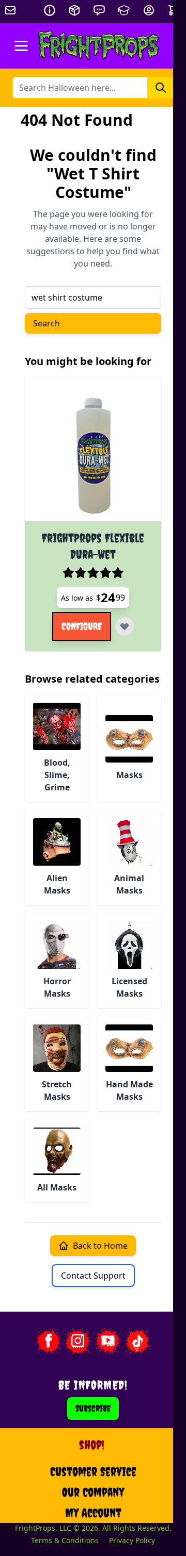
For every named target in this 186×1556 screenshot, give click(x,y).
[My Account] (149, 10)
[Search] (161, 87)
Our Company (93, 1492)
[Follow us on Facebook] (48, 1341)
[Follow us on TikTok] (138, 1341)
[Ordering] (74, 10)
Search (46, 323)
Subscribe (93, 1408)
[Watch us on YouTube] (108, 1341)
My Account (93, 1512)
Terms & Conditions (65, 1540)
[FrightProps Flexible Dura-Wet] (93, 453)
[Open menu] (21, 46)
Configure (81, 626)
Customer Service (93, 1471)
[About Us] (49, 10)
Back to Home (100, 1245)
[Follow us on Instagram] (78, 1341)
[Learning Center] (124, 10)
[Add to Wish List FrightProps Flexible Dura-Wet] (124, 626)
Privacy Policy (132, 1540)
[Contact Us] (99, 10)
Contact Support (93, 1275)
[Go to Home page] (99, 45)
